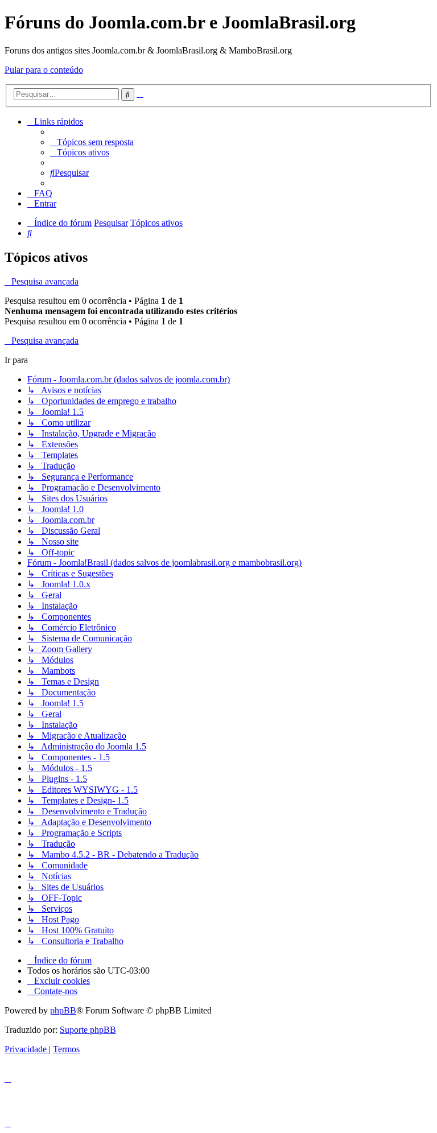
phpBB (63, 1010)
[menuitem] (92, 142)
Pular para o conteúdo (44, 70)
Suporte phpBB (88, 1030)
